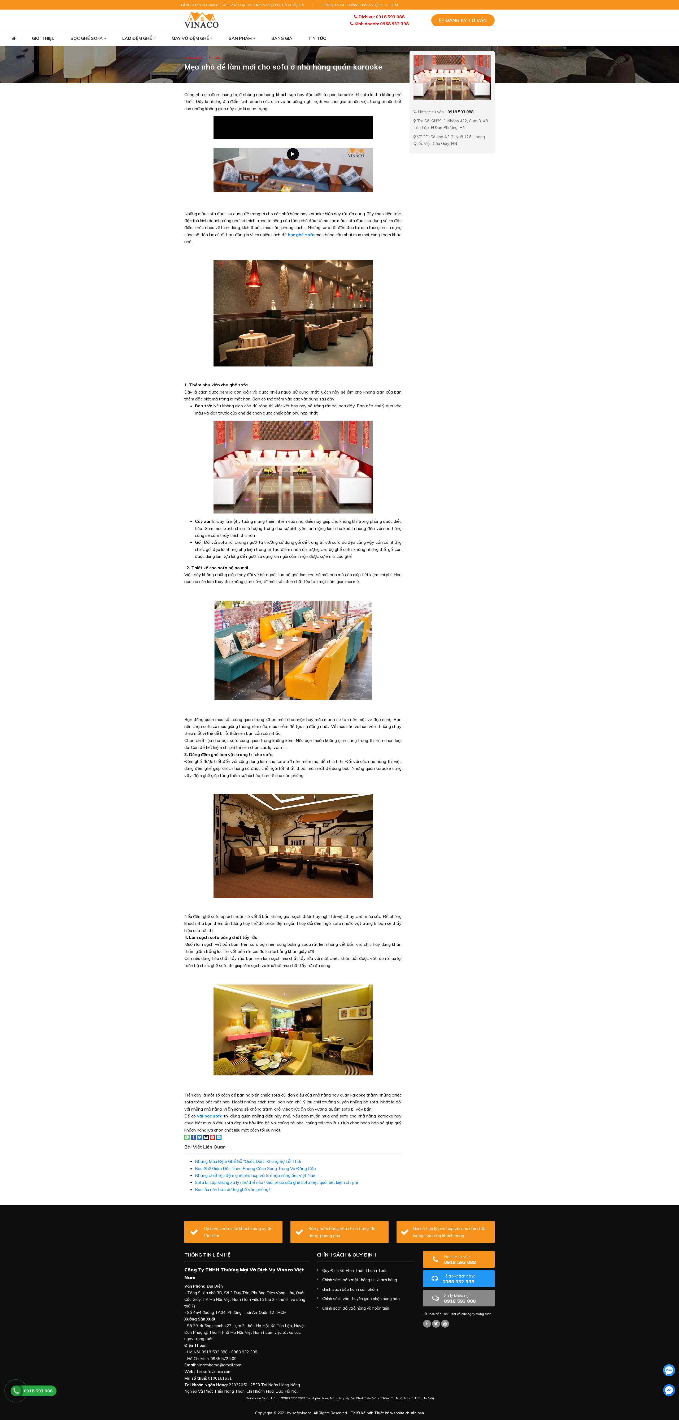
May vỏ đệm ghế (191, 38)
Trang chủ (193, 57)
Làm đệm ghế (137, 38)
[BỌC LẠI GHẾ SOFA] (201, 19)
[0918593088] (669, 1370)
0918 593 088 (460, 1259)
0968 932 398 (458, 1279)
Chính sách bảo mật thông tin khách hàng (359, 1279)
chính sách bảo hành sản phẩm (350, 1289)
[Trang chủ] (14, 38)
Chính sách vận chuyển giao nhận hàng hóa (361, 1298)
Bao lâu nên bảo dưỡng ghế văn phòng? (233, 1189)
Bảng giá (281, 38)
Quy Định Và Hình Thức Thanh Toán (355, 1270)
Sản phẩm (241, 38)
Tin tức (317, 38)
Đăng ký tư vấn (465, 20)
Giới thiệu (43, 38)
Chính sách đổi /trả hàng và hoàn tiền (355, 1308)
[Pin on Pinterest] (212, 1137)
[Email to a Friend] (206, 1137)
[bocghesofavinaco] (427, 1324)
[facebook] (669, 1390)
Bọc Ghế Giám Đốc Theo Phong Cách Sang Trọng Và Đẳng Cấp (255, 1168)
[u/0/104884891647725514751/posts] (445, 1324)
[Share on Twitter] (199, 1137)
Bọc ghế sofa (87, 38)
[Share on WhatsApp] (187, 1137)
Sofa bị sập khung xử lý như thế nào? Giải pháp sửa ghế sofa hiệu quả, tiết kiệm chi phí (276, 1182)
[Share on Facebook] (193, 1137)
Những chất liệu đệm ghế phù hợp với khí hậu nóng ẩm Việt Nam (255, 1175)
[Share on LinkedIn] (218, 1137)
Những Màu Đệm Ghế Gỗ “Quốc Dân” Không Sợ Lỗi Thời (248, 1161)
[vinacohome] (436, 1324)
